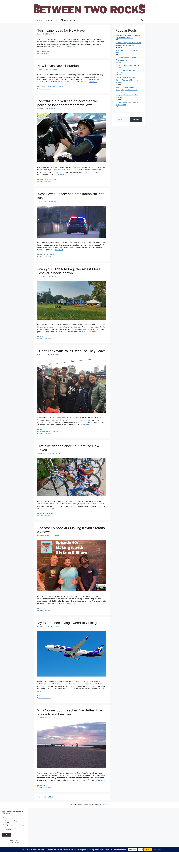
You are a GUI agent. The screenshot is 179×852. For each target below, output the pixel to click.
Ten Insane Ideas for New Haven (62, 30)
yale (60, 431)
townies (55, 431)
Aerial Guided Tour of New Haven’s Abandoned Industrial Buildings (127, 80)
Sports (51, 513)
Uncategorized (44, 51)
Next (50, 797)
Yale (40, 429)
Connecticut (47, 179)
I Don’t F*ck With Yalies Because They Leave (71, 351)
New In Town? (68, 20)
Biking (41, 179)
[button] (142, 20)
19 (45, 797)
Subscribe (135, 120)
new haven (48, 431)
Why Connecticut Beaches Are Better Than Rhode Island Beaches (70, 712)
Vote (6, 835)
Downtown (42, 87)
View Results (14, 840)
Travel (41, 696)
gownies (42, 431)
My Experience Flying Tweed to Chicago (68, 623)
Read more (71, 46)
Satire (47, 254)
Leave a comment (45, 89)
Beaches (42, 254)
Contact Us (51, 20)
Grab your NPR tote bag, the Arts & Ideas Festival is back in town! (68, 271)
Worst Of (52, 254)
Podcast (42, 608)
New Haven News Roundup (58, 66)
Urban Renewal (61, 87)
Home (38, 20)
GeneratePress (103, 804)
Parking (54, 179)
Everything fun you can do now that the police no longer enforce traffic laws (67, 103)
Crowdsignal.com (14, 842)
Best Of (41, 513)
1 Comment (43, 53)
